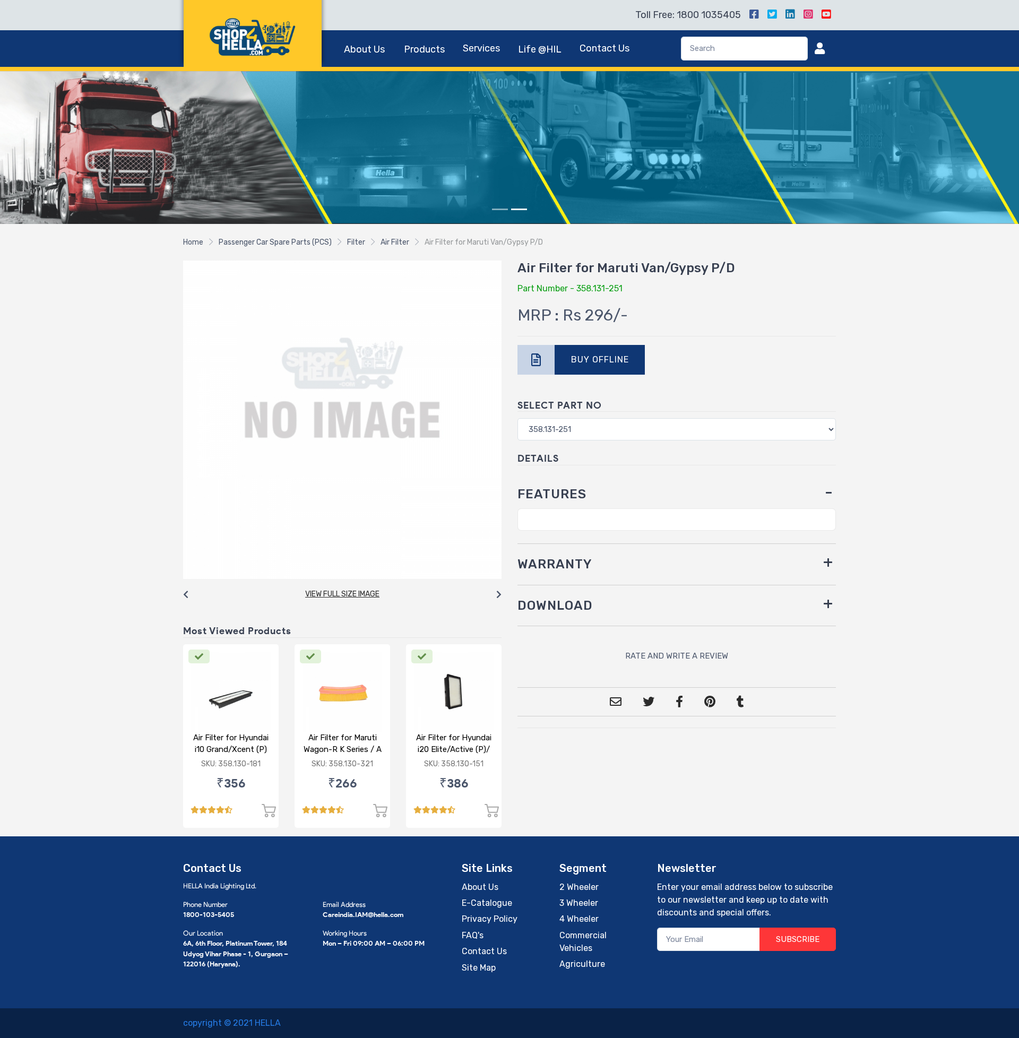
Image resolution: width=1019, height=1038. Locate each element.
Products (424, 49)
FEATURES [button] (551, 494)
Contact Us (604, 48)
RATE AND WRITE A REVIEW (676, 656)
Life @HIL (540, 49)
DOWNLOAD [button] (555, 605)
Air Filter (395, 242)
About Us (364, 49)
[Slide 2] (519, 209)
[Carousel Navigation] (342, 595)
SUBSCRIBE (797, 939)
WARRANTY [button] (554, 564)
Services (481, 48)
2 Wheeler (579, 887)
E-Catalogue (487, 903)
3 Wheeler (578, 903)
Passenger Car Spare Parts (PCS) (275, 242)
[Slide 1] (500, 209)
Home (193, 242)
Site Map (479, 968)
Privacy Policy (489, 919)
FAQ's (472, 935)
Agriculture (582, 964)
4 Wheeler (579, 919)
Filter (356, 242)
